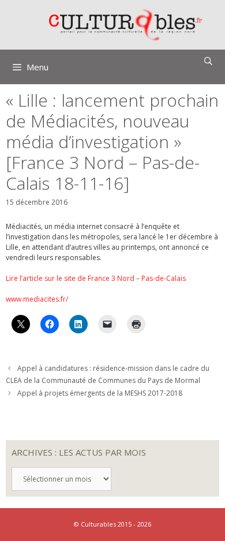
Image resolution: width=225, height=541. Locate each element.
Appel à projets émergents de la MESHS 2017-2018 (99, 393)
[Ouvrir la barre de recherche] (208, 61)
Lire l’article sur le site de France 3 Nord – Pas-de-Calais (96, 278)
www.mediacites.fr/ (37, 299)
